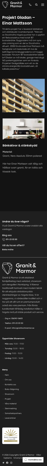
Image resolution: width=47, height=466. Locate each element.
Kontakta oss (10, 384)
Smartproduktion (20, 458)
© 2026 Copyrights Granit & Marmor (18, 455)
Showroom (9, 394)
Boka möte (7, 249)
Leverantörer (10, 418)
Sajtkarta (8, 458)
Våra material (10, 404)
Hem (7, 375)
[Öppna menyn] (43, 5)
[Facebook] (7, 462)
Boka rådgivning (12, 389)
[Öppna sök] (36, 5)
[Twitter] (11, 462)
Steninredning (11, 408)
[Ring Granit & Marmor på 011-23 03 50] (30, 5)
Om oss (8, 380)
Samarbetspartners (13, 413)
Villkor (38, 455)
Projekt (8, 399)
